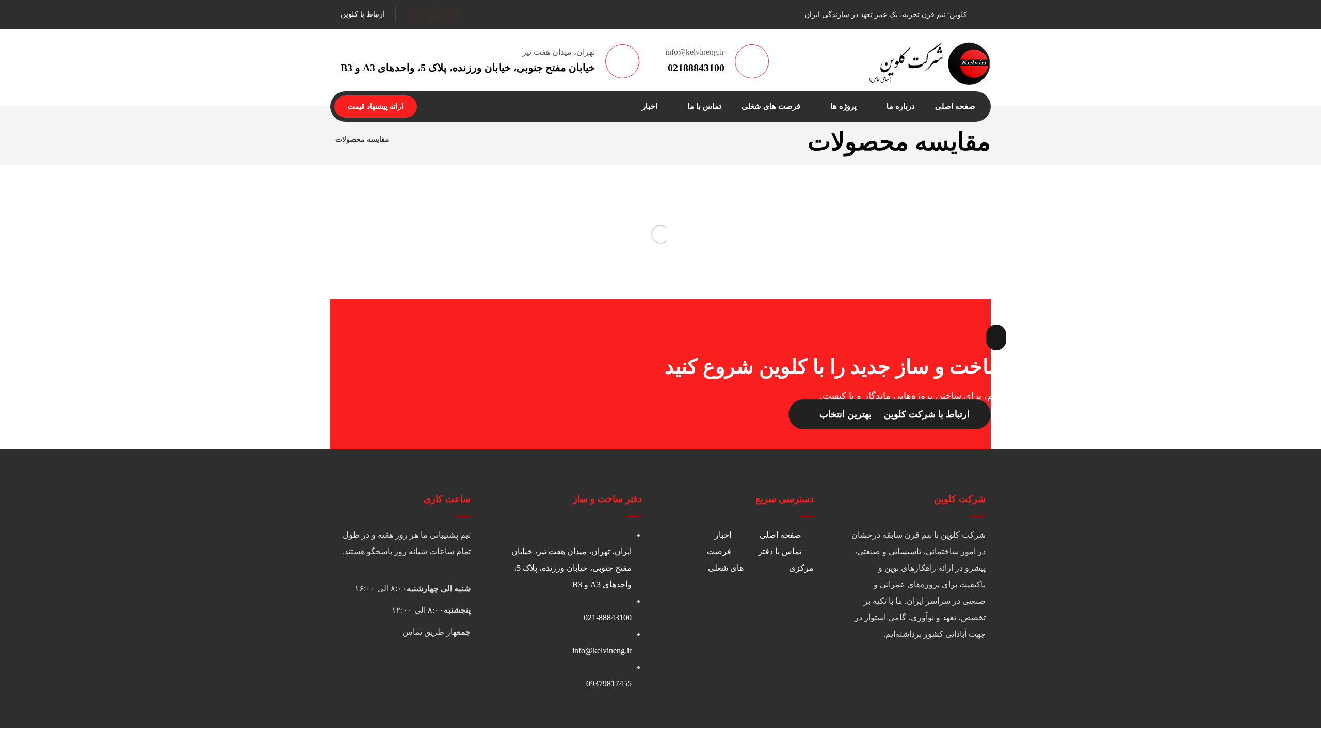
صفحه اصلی (780, 534)
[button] (452, 15)
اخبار (723, 534)
